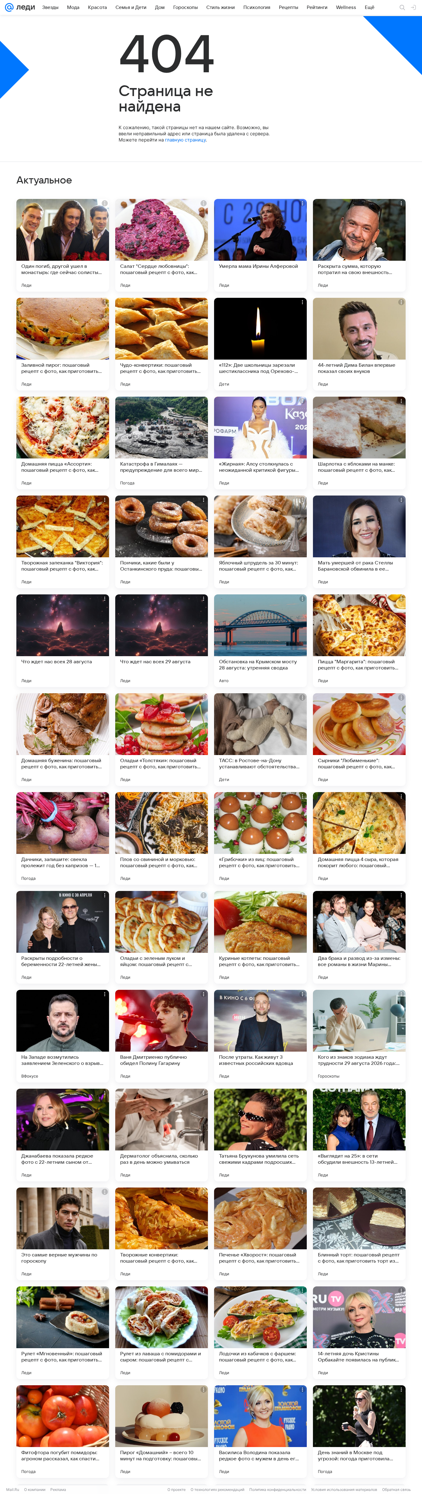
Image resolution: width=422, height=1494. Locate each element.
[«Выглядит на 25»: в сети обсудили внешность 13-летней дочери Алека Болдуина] (359, 1135)
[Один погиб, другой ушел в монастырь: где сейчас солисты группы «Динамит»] (62, 245)
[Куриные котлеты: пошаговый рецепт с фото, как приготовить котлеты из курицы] (260, 937)
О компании (34, 1489)
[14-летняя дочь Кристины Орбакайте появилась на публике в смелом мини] (359, 1332)
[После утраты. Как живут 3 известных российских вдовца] (260, 1036)
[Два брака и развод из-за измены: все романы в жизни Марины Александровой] (359, 937)
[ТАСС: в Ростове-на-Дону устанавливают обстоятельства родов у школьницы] (260, 739)
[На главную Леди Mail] (24, 7)
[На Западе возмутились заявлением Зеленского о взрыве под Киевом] (62, 1036)
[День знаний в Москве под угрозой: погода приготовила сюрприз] (359, 1431)
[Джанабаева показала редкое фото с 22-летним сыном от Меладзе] (62, 1135)
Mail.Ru (12, 1489)
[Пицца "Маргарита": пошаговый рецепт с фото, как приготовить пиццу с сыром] (359, 640)
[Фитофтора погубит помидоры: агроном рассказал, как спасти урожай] (62, 1431)
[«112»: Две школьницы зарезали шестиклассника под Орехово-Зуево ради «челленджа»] (260, 344)
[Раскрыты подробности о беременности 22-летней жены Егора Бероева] (62, 937)
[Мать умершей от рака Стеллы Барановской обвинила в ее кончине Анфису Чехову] (359, 542)
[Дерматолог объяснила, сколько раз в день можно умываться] (161, 1135)
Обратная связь (396, 1489)
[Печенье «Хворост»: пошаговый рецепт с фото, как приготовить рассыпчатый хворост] (260, 1234)
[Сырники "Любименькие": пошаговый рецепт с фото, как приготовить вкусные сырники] (359, 739)
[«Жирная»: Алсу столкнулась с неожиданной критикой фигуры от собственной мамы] (260, 443)
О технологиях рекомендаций (217, 1489)
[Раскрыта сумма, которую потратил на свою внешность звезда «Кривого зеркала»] (359, 245)
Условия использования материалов (344, 1489)
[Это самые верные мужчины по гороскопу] (62, 1234)
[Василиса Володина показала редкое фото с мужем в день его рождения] (260, 1431)
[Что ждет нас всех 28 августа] (62, 640)
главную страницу (185, 140)
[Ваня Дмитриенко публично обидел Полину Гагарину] (161, 1036)
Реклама (58, 1489)
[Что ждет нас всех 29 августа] (161, 640)
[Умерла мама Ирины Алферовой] (260, 245)
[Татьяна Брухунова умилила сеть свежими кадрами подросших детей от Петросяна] (260, 1135)
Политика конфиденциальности (277, 1489)
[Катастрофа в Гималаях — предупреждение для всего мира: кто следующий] (161, 443)
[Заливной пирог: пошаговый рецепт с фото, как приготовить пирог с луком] (62, 344)
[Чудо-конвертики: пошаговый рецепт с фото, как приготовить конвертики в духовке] (161, 344)
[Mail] (9, 7)
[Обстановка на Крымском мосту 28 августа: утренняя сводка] (260, 640)
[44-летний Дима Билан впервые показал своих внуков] (359, 344)
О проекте (176, 1489)
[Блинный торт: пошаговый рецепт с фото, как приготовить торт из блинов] (359, 1234)
